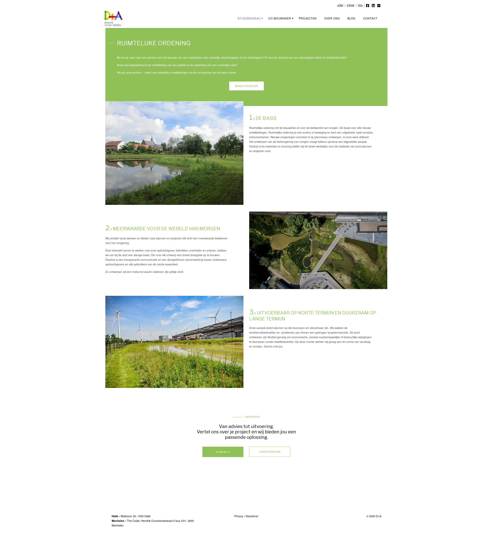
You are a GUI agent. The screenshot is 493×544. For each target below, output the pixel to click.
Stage (350, 5)
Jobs (340, 5)
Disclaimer (252, 516)
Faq (360, 5)
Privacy (238, 516)
